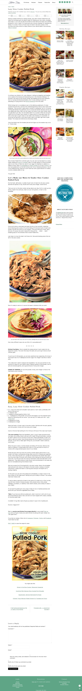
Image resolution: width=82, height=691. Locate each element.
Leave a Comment (12, 12)
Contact (64, 683)
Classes (40, 2)
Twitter (41, 518)
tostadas (25, 162)
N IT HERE (12, 523)
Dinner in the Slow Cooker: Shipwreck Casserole (30, 587)
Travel (17, 687)
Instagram (30, 518)
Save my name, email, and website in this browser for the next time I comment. (28, 657)
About (53, 2)
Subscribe (47, 2)
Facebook (48, 518)
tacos (19, 162)
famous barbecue (30, 101)
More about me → (65, 23)
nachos (47, 165)
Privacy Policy (59, 224)
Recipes (33, 2)
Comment (11, 628)
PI (8, 523)
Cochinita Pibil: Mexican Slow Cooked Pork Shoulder (30, 591)
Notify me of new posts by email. (17, 666)
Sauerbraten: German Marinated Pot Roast (30, 594)
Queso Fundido (34, 165)
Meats (13, 6)
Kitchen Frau (60, 212)
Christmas (26, 2)
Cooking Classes (17, 684)
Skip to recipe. (12, 27)
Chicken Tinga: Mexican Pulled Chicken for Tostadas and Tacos (30, 598)
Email (10, 650)
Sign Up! (34, 681)
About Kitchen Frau (64, 681)
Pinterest (35, 518)
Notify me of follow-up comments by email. (19, 662)
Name (10, 645)
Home (9, 6)
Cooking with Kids (17, 685)
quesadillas (25, 165)
